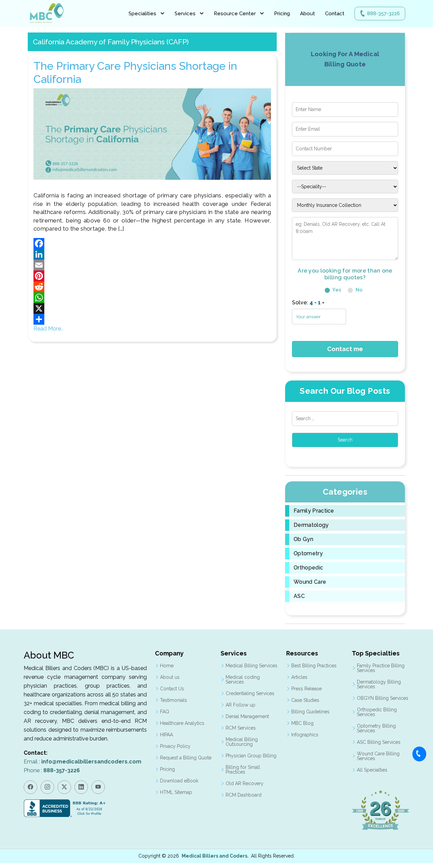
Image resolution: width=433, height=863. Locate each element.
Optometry (308, 554)
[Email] (152, 265)
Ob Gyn (303, 539)
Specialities (142, 13)
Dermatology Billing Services (379, 684)
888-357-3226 (383, 13)
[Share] (152, 319)
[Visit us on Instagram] (47, 787)
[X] (152, 308)
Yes (336, 290)
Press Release (306, 688)
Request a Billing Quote (185, 757)
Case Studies (305, 700)
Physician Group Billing (251, 755)
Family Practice (314, 511)
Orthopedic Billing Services (377, 712)
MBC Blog (302, 723)
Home (167, 665)
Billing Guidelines (310, 711)
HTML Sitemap (176, 792)
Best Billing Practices (314, 665)
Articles (299, 677)
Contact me (345, 348)
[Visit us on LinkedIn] (81, 787)
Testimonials (173, 700)
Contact (334, 13)
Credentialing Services (250, 693)
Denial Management (247, 716)
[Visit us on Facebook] (30, 787)
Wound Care (310, 582)
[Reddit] (152, 286)
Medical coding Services (243, 679)
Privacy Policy (175, 746)
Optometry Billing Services (376, 728)
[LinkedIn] (152, 254)
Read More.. (48, 328)
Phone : (52, 770)
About (307, 13)
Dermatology (311, 525)
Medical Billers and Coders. (215, 856)
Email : (82, 761)
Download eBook (179, 780)
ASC (299, 596)
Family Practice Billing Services (381, 668)
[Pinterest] (152, 276)
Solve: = (308, 302)
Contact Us (172, 688)
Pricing (282, 13)
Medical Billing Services (251, 665)
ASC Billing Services (379, 742)
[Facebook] (152, 243)
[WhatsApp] (152, 297)
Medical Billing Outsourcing (242, 742)
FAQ (164, 711)
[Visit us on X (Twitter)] (64, 787)
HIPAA (166, 734)
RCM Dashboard (243, 795)
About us (170, 677)
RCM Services (241, 728)
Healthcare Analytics (182, 723)
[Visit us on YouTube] (98, 787)
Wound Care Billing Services (378, 756)
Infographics (304, 734)
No (358, 290)
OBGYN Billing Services (382, 698)
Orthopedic (308, 568)
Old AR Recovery (245, 783)
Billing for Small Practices (243, 769)
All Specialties (372, 770)
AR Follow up (240, 705)
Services (185, 13)
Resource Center (235, 13)
